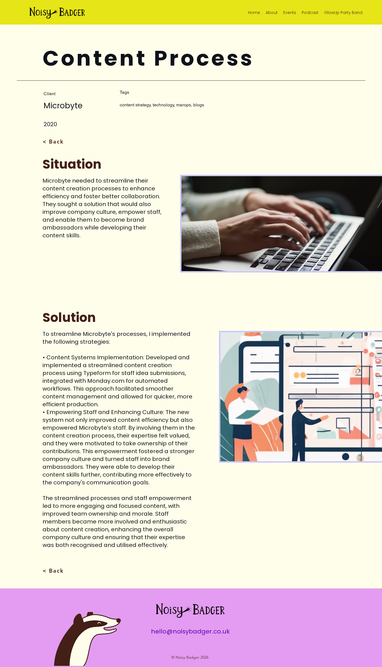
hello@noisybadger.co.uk (190, 631)
